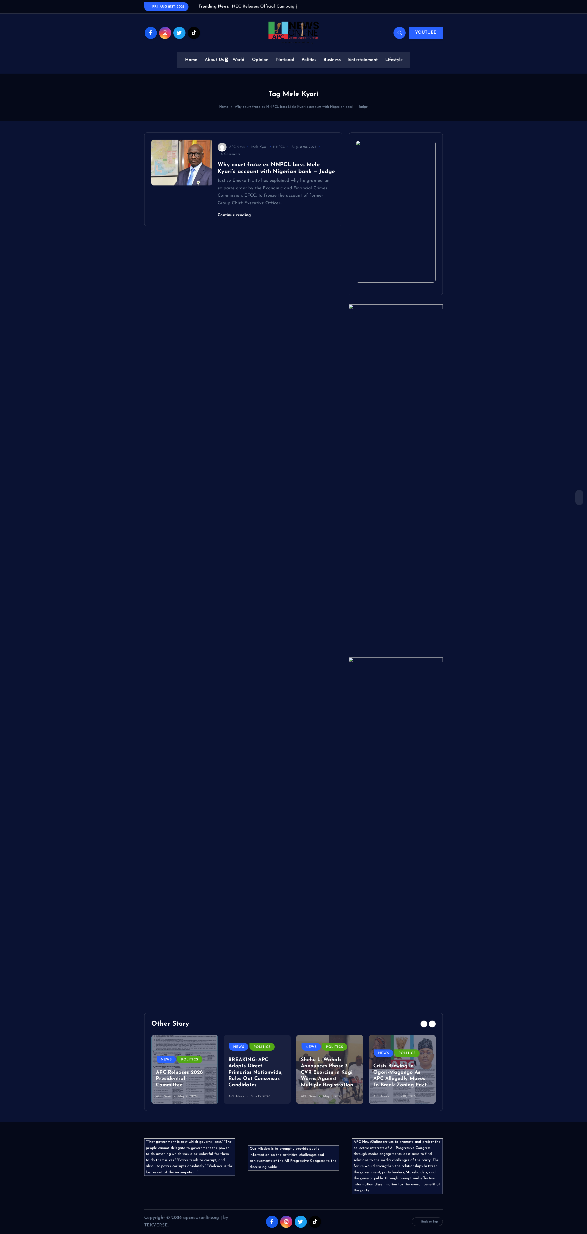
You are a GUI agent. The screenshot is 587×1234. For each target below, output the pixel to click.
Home (191, 67)
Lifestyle (394, 67)
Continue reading (235, 222)
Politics (309, 67)
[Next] (432, 1031)
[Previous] (424, 1031)
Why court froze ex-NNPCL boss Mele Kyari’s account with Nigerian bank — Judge (301, 114)
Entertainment (363, 67)
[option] (184, 1076)
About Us (214, 67)
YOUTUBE (426, 39)
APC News (237, 154)
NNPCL (279, 154)
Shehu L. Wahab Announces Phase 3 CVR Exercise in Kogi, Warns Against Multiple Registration (327, 1079)
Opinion (260, 67)
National (285, 67)
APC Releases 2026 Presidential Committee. (179, 1086)
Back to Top (429, 1228)
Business (332, 67)
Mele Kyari (259, 154)
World (239, 67)
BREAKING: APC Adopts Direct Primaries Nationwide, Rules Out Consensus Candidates (255, 1079)
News (166, 1066)
